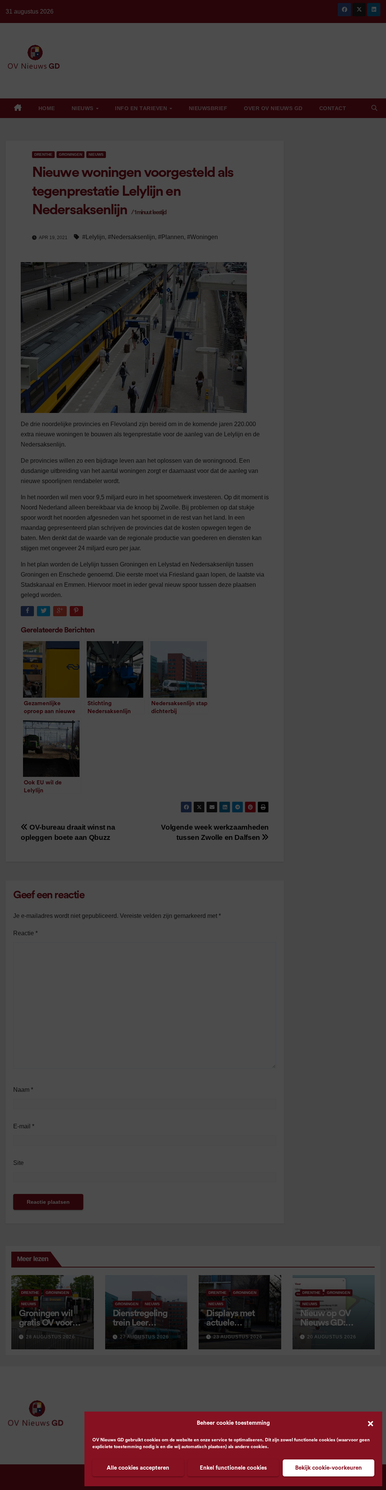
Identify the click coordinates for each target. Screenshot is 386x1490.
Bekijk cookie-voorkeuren (328, 1468)
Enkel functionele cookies (233, 1468)
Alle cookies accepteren (138, 1468)
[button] (370, 1423)
